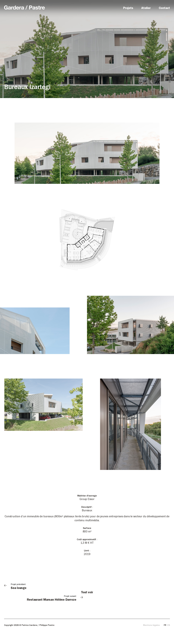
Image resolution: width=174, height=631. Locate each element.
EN (168, 625)
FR (165, 625)
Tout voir (87, 592)
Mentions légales (151, 625)
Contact (164, 8)
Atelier (145, 8)
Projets (128, 8)
